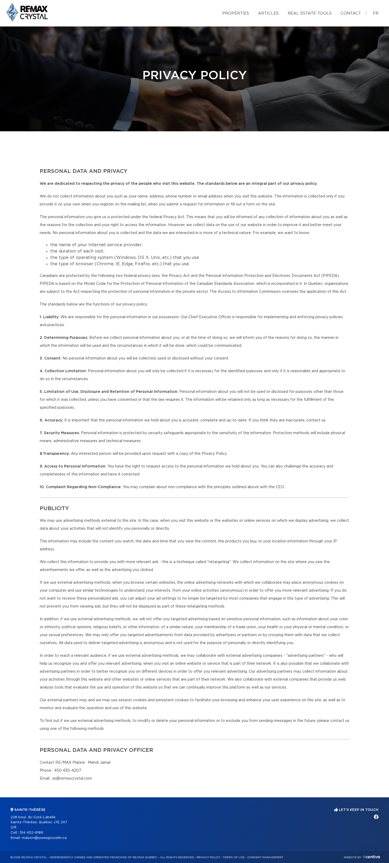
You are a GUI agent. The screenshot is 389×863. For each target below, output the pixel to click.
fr (375, 13)
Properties (235, 13)
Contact (351, 13)
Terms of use (234, 857)
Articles (268, 13)
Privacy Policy (208, 857)
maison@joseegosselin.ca (44, 838)
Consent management (265, 857)
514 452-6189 (31, 832)
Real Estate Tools (310, 13)
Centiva (371, 856)
